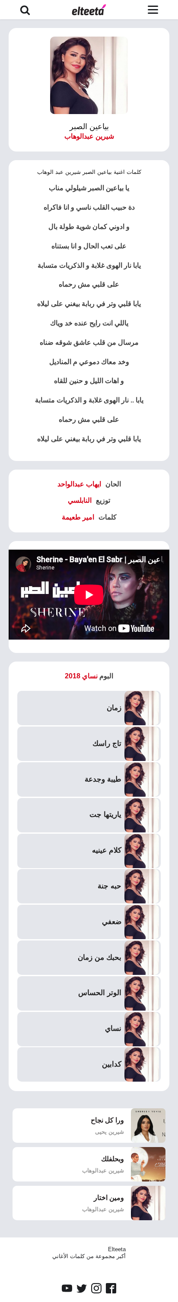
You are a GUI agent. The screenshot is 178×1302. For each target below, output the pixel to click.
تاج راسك (106, 743)
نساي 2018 (81, 676)
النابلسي (80, 500)
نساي (113, 1028)
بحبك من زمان (99, 957)
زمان (114, 708)
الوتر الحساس (99, 993)
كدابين (111, 1064)
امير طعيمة (78, 517)
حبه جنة (109, 886)
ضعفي (111, 922)
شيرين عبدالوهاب (89, 136)
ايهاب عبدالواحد (79, 484)
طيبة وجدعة (103, 779)
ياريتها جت (105, 814)
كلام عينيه (106, 850)
